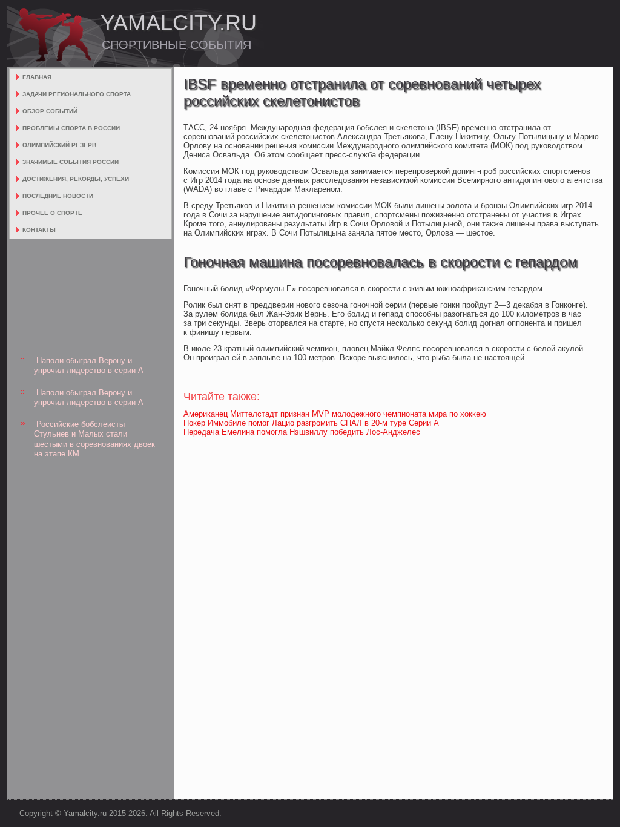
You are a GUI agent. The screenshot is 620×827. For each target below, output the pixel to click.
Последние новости (57, 196)
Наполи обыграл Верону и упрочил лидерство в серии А (88, 365)
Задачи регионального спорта (76, 94)
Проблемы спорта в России (71, 128)
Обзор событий (50, 111)
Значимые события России (70, 162)
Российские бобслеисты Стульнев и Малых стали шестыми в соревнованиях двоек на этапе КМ (94, 439)
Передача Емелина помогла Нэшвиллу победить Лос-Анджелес (301, 432)
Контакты (39, 229)
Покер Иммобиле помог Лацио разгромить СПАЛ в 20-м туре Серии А (311, 422)
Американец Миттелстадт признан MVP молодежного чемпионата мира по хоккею (334, 413)
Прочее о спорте (52, 212)
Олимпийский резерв (59, 145)
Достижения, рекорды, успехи (75, 179)
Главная (36, 77)
